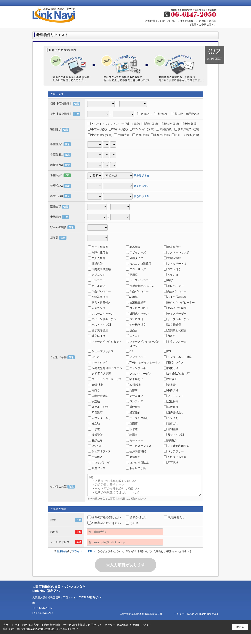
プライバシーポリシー (84, 551)
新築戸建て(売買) (188, 129)
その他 (134, 523)
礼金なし (163, 113)
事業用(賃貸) (99, 129)
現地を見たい (177, 517)
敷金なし (146, 113)
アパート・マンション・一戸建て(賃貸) (115, 123)
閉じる (240, 626)
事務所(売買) (162, 134)
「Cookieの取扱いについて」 (40, 629)
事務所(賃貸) (171, 123)
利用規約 (62, 551)
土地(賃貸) (190, 123)
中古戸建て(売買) (101, 134)
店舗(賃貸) (151, 123)
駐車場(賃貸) (120, 129)
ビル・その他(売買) (187, 134)
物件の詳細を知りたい (106, 517)
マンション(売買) (143, 129)
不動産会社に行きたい (106, 523)
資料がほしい (138, 517)
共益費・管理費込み (187, 113)
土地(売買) (124, 134)
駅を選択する (141, 175)
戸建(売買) (166, 129)
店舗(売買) (142, 134)
